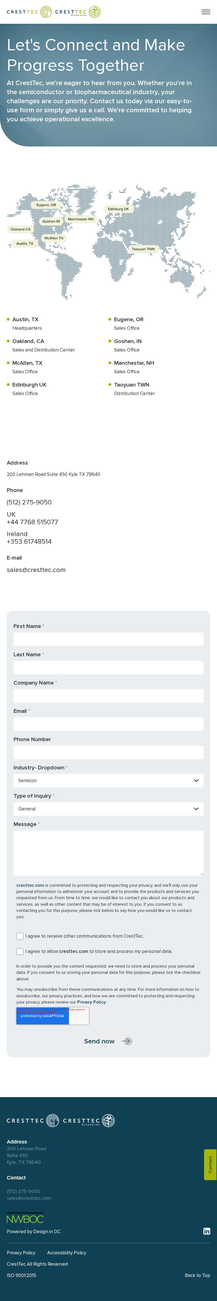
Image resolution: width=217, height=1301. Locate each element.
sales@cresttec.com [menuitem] (29, 1198)
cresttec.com (30, 885)
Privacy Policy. (92, 1002)
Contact (210, 1164)
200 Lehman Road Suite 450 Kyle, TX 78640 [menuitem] (26, 1155)
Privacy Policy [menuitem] (21, 1253)
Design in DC (46, 1232)
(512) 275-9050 (29, 502)
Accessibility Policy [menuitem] (66, 1253)
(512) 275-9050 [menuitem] (23, 1191)
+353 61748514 (29, 542)
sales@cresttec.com (36, 570)
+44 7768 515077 (32, 522)
